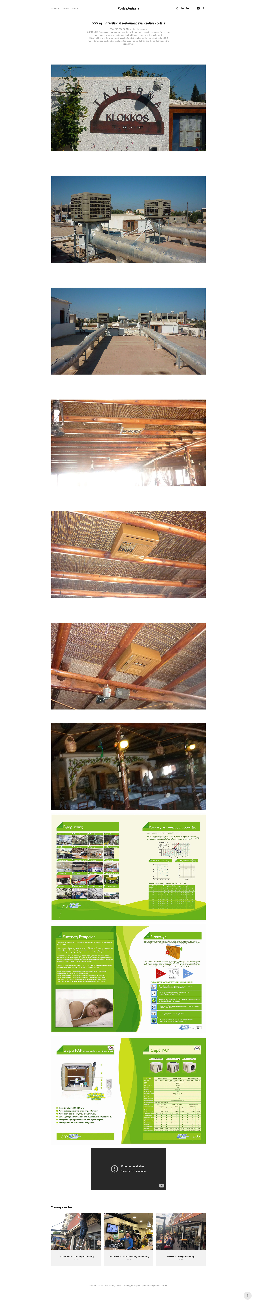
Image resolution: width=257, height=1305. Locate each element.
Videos (66, 8)
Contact (76, 8)
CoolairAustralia (128, 8)
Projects (55, 8)
